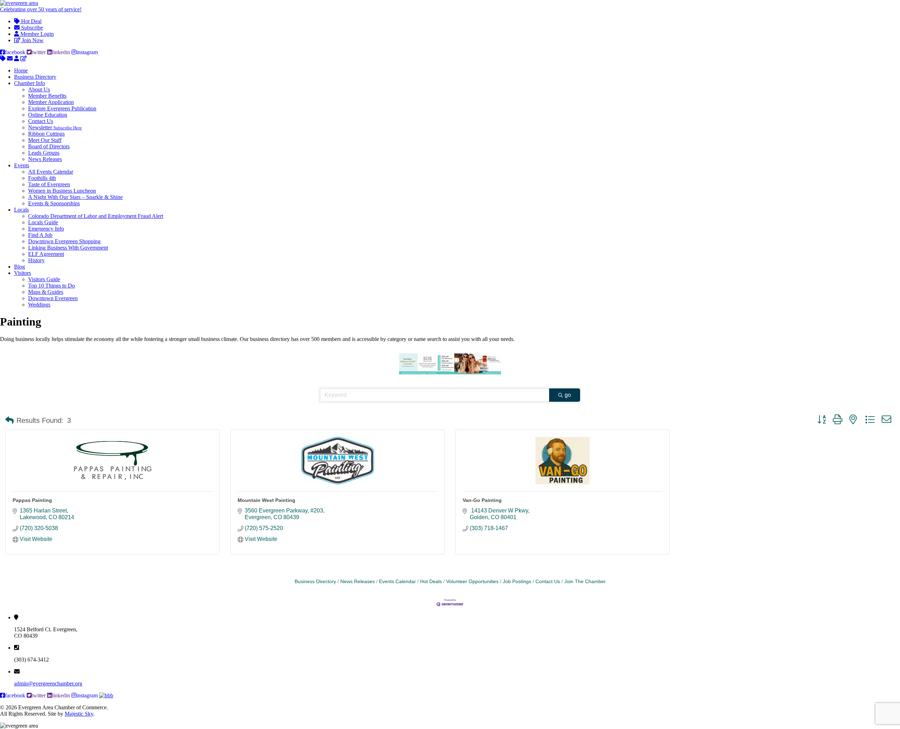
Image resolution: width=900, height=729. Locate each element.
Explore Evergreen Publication (62, 108)
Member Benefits (47, 96)
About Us (39, 89)
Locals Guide (43, 222)
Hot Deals (431, 581)
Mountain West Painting (266, 500)
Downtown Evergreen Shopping (64, 241)
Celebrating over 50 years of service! (41, 9)
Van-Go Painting (482, 500)
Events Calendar (397, 581)
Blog (19, 267)
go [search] (568, 395)
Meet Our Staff (45, 140)
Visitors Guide (44, 279)
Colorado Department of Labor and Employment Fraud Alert (95, 216)
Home (21, 70)
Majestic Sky (79, 714)
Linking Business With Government (68, 248)
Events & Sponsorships (54, 203)
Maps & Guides (45, 292)
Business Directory (35, 77)
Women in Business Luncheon (62, 191)
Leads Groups (43, 153)
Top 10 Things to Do (51, 286)
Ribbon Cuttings (46, 134)
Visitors (22, 273)
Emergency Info (46, 229)
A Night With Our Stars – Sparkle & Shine (75, 197)
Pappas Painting (32, 500)
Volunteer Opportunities (472, 581)
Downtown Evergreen (53, 298)
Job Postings (517, 581)
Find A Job (40, 235)
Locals (21, 210)
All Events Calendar (50, 172)
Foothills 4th (42, 178)
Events (21, 165)
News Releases (45, 159)
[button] (9, 420)
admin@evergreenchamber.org (48, 683)
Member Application (51, 102)
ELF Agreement (46, 254)
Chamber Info (29, 83)
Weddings (39, 305)
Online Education (47, 115)
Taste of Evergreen (49, 184)
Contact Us (40, 121)
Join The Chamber (585, 581)
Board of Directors (49, 146)
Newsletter (55, 127)
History (36, 260)
